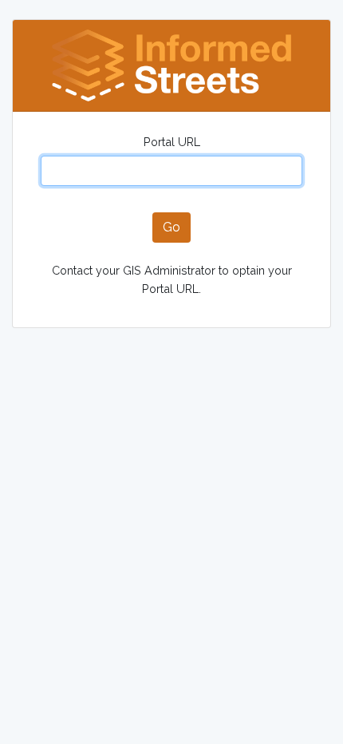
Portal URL (172, 141)
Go (171, 227)
